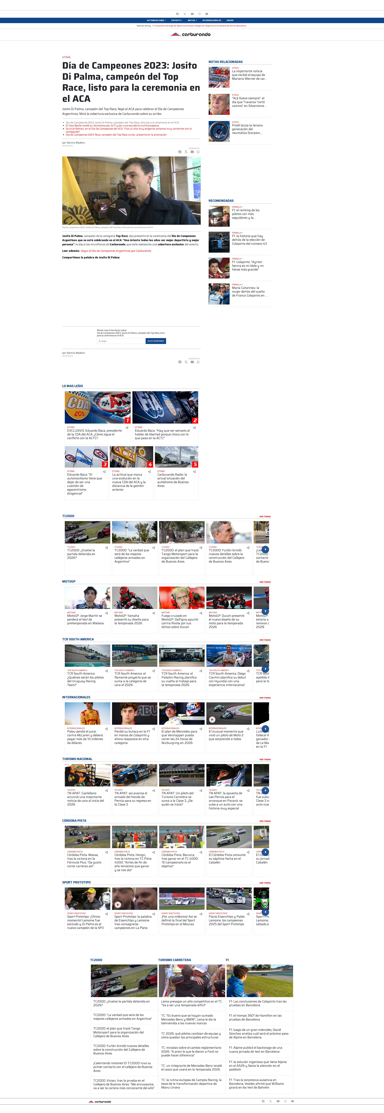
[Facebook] (177, 14)
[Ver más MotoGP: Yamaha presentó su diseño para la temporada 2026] (135, 598)
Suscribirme (156, 341)
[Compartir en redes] (127, 427)
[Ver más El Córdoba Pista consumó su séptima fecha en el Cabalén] (229, 837)
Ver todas (265, 516)
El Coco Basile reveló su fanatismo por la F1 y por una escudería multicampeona (112, 125)
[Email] (206, 14)
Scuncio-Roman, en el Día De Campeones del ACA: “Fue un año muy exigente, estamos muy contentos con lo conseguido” (129, 130)
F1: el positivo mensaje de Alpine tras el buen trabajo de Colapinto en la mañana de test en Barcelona (199, 25)
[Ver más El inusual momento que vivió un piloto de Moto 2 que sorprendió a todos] (229, 713)
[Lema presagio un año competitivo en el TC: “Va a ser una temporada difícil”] (192, 981)
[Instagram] (199, 14)
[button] (156, 20)
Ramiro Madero (76, 143)
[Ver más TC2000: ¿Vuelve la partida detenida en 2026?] (87, 532)
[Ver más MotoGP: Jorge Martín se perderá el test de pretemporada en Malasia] (87, 598)
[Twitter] (184, 14)
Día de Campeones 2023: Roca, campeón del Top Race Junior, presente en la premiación (116, 135)
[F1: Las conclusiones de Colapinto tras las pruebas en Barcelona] (260, 981)
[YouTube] (192, 14)
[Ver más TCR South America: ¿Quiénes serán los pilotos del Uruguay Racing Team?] (87, 656)
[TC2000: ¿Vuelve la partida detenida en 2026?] (124, 981)
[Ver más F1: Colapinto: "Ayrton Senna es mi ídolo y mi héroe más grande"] (219, 268)
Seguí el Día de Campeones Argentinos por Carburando (116, 251)
